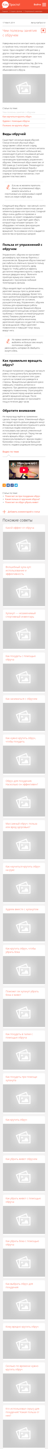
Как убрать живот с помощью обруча (23, 1200)
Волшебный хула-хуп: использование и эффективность (18, 570)
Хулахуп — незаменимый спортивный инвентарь (21, 614)
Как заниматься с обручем (21, 698)
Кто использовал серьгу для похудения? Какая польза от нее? (22, 1412)
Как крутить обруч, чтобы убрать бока (21, 950)
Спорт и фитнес (16, 11)
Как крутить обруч (16, 1119)
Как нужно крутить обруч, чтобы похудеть (21, 739)
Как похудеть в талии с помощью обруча (19, 1035)
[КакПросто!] (11, 4)
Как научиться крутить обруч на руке (23, 868)
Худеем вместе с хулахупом (22, 909)
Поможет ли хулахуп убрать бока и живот (22, 993)
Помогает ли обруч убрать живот (21, 502)
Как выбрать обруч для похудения (19, 1285)
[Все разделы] (44, 4)
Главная (5, 11)
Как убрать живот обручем (21, 1159)
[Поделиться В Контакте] (8, 485)
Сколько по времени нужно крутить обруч (22, 1367)
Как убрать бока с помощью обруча (22, 1242)
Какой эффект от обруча (20, 527)
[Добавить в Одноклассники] (4, 485)
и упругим (25, 294)
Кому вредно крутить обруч (22, 1326)
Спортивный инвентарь (33, 11)
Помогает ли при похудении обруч (22, 496)
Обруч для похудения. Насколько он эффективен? (22, 782)
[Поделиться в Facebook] (12, 485)
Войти (37, 4)
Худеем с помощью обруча (16, 121)
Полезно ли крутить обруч (16, 125)
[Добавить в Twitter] (16, 485)
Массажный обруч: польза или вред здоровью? (21, 825)
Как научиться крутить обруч (17, 116)
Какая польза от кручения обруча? (22, 499)
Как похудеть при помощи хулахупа (21, 1078)
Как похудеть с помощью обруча (21, 657)
